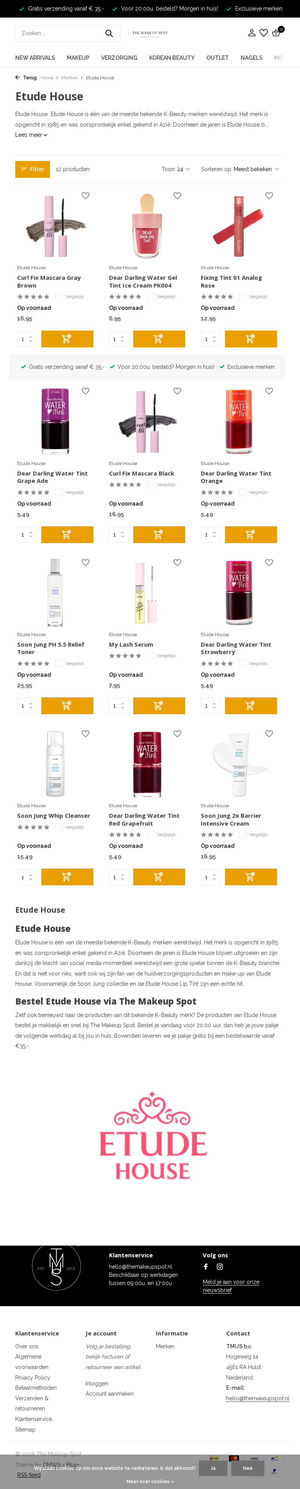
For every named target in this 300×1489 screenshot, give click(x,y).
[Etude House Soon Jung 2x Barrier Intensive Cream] (239, 764)
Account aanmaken (110, 1394)
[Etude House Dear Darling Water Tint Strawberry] (239, 593)
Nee (248, 1468)
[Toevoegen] (67, 339)
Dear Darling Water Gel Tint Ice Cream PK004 (143, 281)
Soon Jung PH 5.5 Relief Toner (50, 648)
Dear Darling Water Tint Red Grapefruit (144, 819)
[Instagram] (220, 1267)
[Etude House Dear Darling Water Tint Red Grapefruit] (147, 764)
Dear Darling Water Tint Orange (236, 477)
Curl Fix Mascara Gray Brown (49, 281)
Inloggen (97, 1383)
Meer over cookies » (150, 1481)
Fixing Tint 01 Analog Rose (231, 281)
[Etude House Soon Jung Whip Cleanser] (55, 764)
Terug (29, 77)
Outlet (217, 58)
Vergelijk (74, 296)
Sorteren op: (216, 169)
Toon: (169, 169)
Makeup (78, 58)
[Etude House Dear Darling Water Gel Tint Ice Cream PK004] (147, 226)
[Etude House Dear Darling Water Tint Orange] (239, 421)
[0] (275, 33)
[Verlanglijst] (263, 33)
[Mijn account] (251, 33)
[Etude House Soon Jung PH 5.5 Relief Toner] (55, 593)
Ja (213, 1468)
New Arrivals (35, 58)
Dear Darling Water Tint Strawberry (236, 648)
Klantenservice (33, 1419)
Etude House (31, 267)
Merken (69, 77)
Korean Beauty (172, 58)
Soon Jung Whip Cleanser (53, 815)
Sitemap (25, 1429)
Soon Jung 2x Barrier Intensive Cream (231, 819)
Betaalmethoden (36, 1388)
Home (47, 77)
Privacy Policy (32, 1378)
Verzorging (119, 58)
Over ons (26, 1346)
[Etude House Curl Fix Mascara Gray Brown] (55, 226)
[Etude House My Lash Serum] (147, 593)
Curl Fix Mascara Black (141, 473)
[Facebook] (206, 1267)
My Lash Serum (131, 644)
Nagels (251, 58)
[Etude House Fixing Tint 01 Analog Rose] (239, 226)
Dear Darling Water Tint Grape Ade (52, 477)
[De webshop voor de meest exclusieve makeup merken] (150, 33)
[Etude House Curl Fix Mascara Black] (147, 421)
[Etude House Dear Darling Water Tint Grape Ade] (55, 421)
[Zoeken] (109, 33)
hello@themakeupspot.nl (257, 1398)
